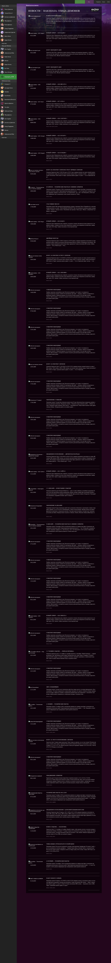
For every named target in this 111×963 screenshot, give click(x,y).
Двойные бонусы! (52, 238)
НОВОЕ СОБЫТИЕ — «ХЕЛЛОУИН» (56, 826)
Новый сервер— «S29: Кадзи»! (55, 32)
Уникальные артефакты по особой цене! (60, 844)
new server (52, 126)
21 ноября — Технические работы (57, 704)
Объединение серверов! (54, 775)
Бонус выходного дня (53, 50)
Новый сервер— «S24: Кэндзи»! (56, 152)
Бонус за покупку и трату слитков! (58, 255)
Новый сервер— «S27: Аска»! (55, 101)
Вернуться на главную (32, 5)
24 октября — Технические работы (57, 861)
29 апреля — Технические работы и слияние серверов (64, 187)
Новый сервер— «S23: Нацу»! (55, 221)
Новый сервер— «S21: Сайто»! (56, 471)
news (50, 25)
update (54, 802)
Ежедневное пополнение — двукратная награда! (63, 454)
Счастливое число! (52, 204)
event (50, 732)
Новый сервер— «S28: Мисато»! (56, 84)
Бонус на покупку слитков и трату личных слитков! (64, 169)
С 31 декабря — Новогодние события (58, 488)
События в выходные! (53, 756)
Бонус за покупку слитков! (55, 364)
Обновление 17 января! (54, 399)
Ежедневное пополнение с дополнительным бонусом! (65, 809)
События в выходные (53, 289)
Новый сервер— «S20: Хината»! (56, 615)
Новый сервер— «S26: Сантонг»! (56, 118)
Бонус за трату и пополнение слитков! (59, 739)
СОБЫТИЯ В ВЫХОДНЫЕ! (53, 721)
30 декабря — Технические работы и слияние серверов (64, 524)
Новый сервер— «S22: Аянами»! (56, 272)
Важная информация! (53, 15)
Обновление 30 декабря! (54, 505)
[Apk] (8, 77)
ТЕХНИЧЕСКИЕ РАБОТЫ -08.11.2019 (56, 792)
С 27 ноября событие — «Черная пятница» (60, 651)
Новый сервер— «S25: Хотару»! (56, 135)
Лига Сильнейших (52, 687)
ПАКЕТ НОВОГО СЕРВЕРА (53, 878)
